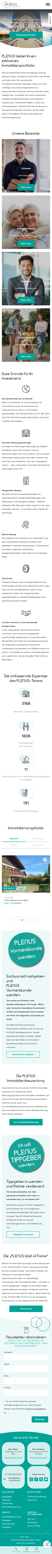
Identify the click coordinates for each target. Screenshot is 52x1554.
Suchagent (6, 1527)
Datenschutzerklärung (36, 1409)
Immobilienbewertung (11, 1507)
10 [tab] (34, 920)
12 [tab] (40, 920)
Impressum (32, 1500)
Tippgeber (6, 1520)
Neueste (14, 838)
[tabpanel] (26, 886)
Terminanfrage (8, 1524)
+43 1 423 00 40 (15, 1474)
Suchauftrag (7, 1503)
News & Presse (34, 1526)
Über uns (31, 1519)
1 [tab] (12, 920)
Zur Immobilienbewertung (26, 1122)
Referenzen (26, 1308)
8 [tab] (29, 920)
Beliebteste (38, 838)
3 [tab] (17, 920)
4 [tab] (19, 920)
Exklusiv (14, 845)
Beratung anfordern (26, 35)
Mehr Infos (26, 187)
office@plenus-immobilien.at (14, 1479)
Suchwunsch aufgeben (23, 1054)
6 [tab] (24, 920)
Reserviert (38, 845)
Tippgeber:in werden (23, 1234)
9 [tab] (32, 920)
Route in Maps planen (13, 1458)
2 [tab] (14, 920)
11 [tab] (37, 920)
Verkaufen (6, 1500)
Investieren (7, 1496)
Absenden (40, 1419)
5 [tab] (22, 920)
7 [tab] (27, 920)
